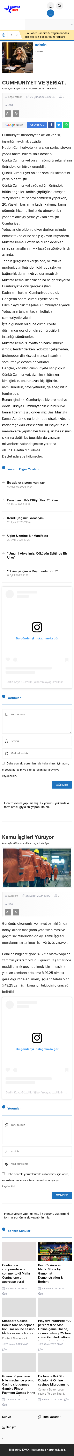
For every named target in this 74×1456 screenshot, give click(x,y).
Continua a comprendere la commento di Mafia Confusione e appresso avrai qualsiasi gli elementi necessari (17, 1277)
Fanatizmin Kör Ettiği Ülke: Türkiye (32, 500)
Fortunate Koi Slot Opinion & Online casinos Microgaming (53, 1380)
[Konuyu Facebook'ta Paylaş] (51, 125)
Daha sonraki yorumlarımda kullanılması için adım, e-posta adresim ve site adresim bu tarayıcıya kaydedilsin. (35, 770)
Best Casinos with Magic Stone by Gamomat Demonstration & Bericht (51, 1273)
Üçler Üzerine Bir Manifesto (27, 536)
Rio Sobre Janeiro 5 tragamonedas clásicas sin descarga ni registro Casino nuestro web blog (47, 36)
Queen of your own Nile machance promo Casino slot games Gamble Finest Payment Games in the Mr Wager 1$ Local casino (18, 1388)
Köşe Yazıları (21, 88)
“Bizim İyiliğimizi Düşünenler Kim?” (32, 571)
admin (41, 44)
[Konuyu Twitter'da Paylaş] (59, 125)
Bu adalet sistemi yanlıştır (26, 483)
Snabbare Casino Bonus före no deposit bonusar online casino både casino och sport (18, 1327)
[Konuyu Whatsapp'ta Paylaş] (66, 125)
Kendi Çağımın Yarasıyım (25, 518)
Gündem (19, 843)
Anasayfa (7, 88)
